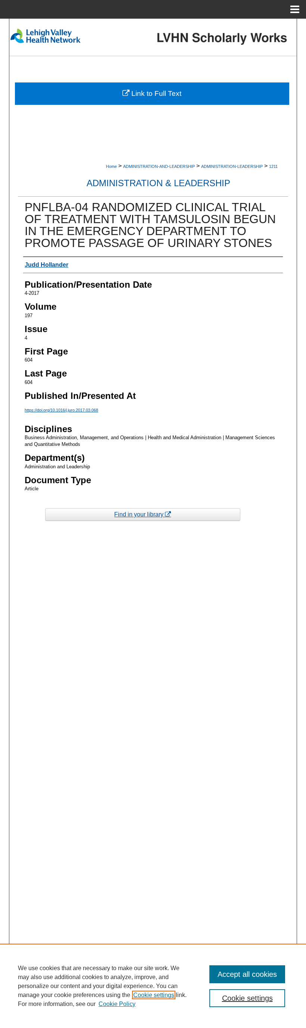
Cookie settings (153, 995)
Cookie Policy (117, 1004)
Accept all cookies (247, 974)
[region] (153, 986)
